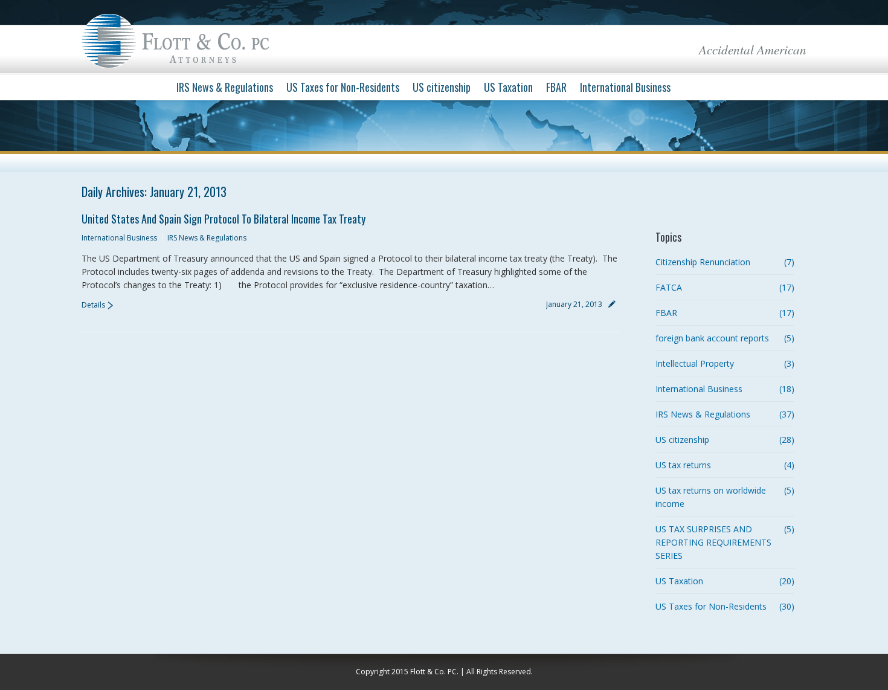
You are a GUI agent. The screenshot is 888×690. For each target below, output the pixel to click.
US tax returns (683, 465)
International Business (119, 238)
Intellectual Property (694, 363)
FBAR (666, 312)
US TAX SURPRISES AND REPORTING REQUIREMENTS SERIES (713, 542)
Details (93, 305)
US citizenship (682, 439)
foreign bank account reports (712, 338)
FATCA (668, 287)
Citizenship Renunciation (702, 262)
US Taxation (679, 581)
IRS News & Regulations (206, 238)
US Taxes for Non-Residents (711, 606)
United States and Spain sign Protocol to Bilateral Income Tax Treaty (223, 219)
